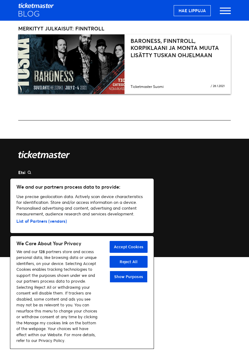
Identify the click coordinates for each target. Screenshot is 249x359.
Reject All (129, 261)
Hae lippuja (192, 10)
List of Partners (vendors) (41, 221)
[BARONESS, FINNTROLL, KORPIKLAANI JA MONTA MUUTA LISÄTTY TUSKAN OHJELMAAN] (71, 64)
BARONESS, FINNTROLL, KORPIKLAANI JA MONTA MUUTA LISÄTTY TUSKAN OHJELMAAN (175, 48)
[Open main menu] (225, 13)
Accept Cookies (128, 246)
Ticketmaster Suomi (147, 86)
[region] (82, 263)
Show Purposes (128, 276)
